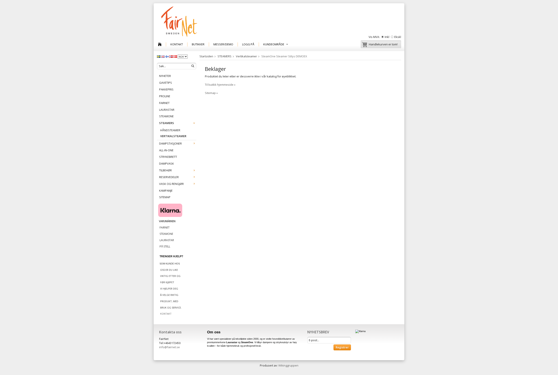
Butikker (198, 44)
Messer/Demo (223, 44)
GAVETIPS (165, 83)
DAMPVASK (166, 163)
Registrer (342, 347)
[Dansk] (176, 56)
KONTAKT (176, 44)
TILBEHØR (165, 170)
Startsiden (206, 56)
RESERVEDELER (169, 177)
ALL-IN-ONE (166, 150)
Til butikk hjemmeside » (220, 85)
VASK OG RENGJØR (171, 184)
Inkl (387, 37)
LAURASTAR (166, 110)
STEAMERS (166, 123)
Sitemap (164, 197)
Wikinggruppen (288, 365)
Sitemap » (211, 93)
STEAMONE (166, 116)
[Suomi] (167, 56)
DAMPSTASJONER (170, 143)
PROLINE (164, 96)
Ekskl (397, 37)
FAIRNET (164, 103)
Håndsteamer (170, 130)
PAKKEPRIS (166, 89)
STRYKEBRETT (168, 157)
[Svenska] (159, 56)
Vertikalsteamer (173, 136)
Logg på (248, 44)
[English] (163, 56)
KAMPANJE (166, 191)
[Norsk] (171, 56)
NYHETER (165, 76)
